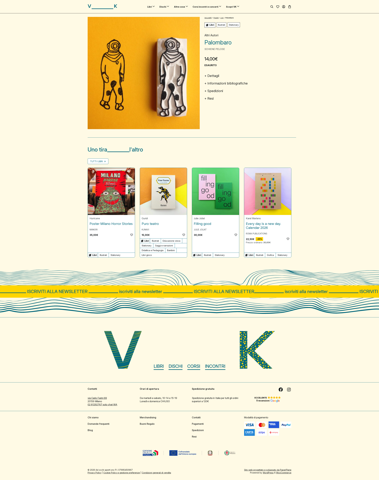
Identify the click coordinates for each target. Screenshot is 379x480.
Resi (210, 98)
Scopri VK (231, 6)
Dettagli (213, 76)
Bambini (171, 250)
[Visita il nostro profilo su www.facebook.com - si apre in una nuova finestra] (280, 389)
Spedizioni (215, 91)
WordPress (268, 472)
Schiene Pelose (214, 49)
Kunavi (145, 229)
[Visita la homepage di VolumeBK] (102, 6)
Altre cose (179, 6)
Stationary (234, 25)
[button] (131, 234)
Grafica (270, 255)
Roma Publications (256, 233)
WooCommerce (283, 472)
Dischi (162, 6)
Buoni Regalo (147, 423)
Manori (94, 229)
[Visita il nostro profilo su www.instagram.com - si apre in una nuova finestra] (289, 389)
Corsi (193, 366)
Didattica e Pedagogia (152, 250)
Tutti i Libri (96, 161)
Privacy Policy (94, 472)
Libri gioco (147, 255)
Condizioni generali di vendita (156, 472)
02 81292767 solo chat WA (102, 404)
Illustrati (221, 25)
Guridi (145, 218)
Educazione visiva (171, 241)
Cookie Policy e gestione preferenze (121, 472)
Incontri (215, 366)
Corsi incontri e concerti (205, 6)
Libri (149, 6)
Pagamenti (198, 423)
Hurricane (95, 218)
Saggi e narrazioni (164, 245)
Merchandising (148, 417)
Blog (90, 430)
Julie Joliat (199, 218)
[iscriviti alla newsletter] (189, 291)
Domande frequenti (98, 423)
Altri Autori (211, 35)
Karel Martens (253, 218)
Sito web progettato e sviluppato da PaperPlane (267, 470)
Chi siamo (93, 417)
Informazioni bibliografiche (227, 83)
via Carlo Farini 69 (97, 398)
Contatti (196, 417)
